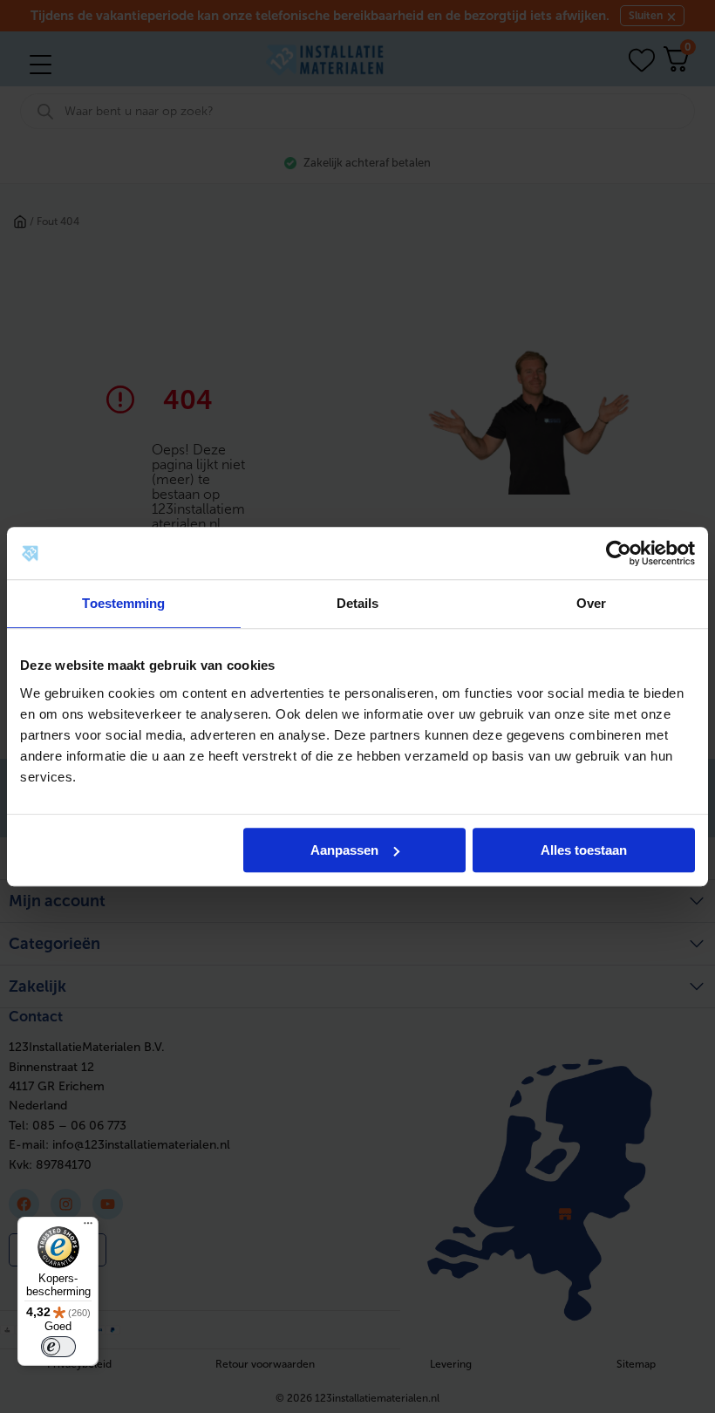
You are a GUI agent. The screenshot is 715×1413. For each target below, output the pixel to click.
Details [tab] (358, 603)
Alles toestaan (584, 850)
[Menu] (88, 1227)
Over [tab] (591, 603)
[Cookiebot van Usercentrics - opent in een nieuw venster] (618, 553)
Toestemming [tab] (123, 603)
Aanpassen (344, 850)
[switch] (58, 1346)
